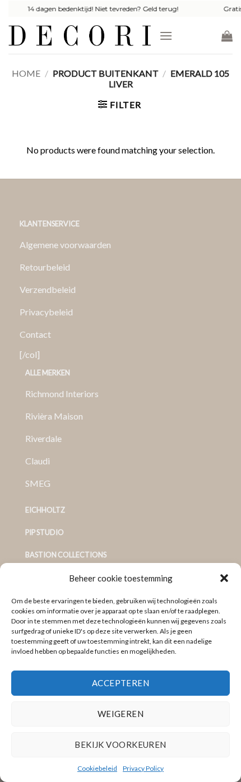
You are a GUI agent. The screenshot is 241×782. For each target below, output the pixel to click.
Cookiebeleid (97, 768)
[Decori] (79, 35)
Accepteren (121, 683)
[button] (224, 578)
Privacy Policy (143, 768)
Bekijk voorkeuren (120, 744)
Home (26, 73)
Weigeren (121, 714)
